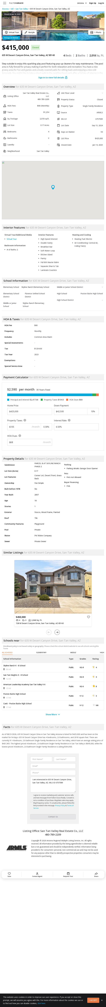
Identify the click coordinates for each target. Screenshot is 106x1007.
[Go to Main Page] (16, 3)
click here (41, 1003)
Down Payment (61, 406)
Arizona (80, 3)
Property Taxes (14, 420)
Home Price (12, 406)
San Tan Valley (22, 9)
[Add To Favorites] (88, 617)
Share (96, 876)
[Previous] (48, 632)
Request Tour (68, 876)
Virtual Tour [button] (12, 239)
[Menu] (4, 3)
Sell (12, 9)
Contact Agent (37, 876)
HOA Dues (12, 435)
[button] (53, 26)
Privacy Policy (60, 805)
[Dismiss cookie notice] (102, 1000)
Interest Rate (60, 420)
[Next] (57, 632)
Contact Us (53, 816)
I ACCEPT (93, 1000)
